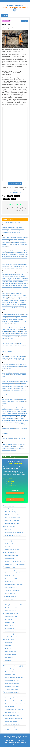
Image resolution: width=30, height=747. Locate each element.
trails (19, 428)
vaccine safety (12, 438)
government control (13, 317)
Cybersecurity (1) (9, 671)
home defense (8, 333)
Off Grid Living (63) (9, 576)
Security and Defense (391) (10, 596)
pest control (17, 383)
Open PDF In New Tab (15, 183)
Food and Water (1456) (9, 526)
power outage (5, 384)
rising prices (22, 401)
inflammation (5, 345)
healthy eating (9, 329)
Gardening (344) (9, 544)
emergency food (19, 274)
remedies (16, 399)
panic (8, 381)
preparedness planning (18, 386)
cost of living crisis (12, 258)
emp (15, 283)
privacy (18, 388)
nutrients (4, 368)
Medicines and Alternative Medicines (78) (15, 561)
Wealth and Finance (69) (11, 637)
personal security (10, 383)
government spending (12, 319)
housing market (22, 336)
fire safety (11, 297)
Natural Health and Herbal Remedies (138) (15, 564)
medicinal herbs (13, 358)
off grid (3, 373)
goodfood (25, 314)
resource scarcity (15, 401)
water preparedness (17, 444)
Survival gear (5, 416)
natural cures (5, 364)
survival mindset (20, 416)
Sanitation (7, 408)
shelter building (22, 409)
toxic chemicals (10, 428)
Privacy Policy (21, 740)
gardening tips (10, 314)
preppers (4, 388)
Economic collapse (6, 272)
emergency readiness (7, 280)
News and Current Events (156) (12, 724)
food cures (16, 298)
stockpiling (9, 413)
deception (19, 264)
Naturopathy (18, 366)
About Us (8, 740)
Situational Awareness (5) (11, 610)
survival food (23, 415)
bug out (8, 244)
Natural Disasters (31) (10, 631)
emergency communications (8, 274)
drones (20, 268)
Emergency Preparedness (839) (12, 517)
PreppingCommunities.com (15, 736)
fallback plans (5, 293)
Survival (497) (8, 660)
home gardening (16, 333)
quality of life (5, 394)
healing (3, 327)
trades (13, 198)
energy (18, 283)
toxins (16, 428)
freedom (14, 307)
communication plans (23, 252)
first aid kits (6, 298)
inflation (10, 345)
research (4, 401)
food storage (17, 306)
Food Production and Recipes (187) (13, 535)
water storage (18, 446)
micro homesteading (13, 359)
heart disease (16, 329)
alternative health (15, 229)
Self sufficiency (5, 409)
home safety (5, 335)
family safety (12, 295)
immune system (13, 343)
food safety (14, 304)
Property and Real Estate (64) (12, 578)
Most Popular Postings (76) (12, 520)
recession (7, 399)
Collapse (16, 252)
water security (11, 446)
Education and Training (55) (12, 514)
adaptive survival (6, 227)
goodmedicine (11, 316)
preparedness (19, 384)
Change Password (15, 744)
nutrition (9, 368)
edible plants (18, 272)
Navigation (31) (9, 657)
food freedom (22, 298)
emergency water (19, 281)
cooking (20, 256)
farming (17, 295)
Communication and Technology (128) (13, 666)
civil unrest (4, 252)
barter (15, 239)
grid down (16, 321)
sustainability (5, 422)
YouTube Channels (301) (11, 730)
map (3, 356)
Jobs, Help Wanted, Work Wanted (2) (14, 709)
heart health (22, 329)
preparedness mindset (7, 386)
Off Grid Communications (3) (12, 680)
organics (13, 374)
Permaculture (20, 381)
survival (18, 415)
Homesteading (6, 20)
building (10, 196)
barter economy (21, 239)
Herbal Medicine (5, 331)
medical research (6, 358)
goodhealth (4, 316)
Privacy (14, 192)
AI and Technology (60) (10, 669)
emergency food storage (7, 276)
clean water (10, 252)
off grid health (9, 373)
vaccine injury (5, 438)
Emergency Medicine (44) (11, 555)
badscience (10, 239)
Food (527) (8, 529)
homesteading (24, 335)
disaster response (11, 268)
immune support (5, 343)
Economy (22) (8, 619)
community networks (22, 254)
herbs (19, 331)
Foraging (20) (8, 541)
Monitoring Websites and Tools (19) (14, 677)
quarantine (10, 394)
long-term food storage (7, 351)
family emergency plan (14, 293)
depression (24, 264)
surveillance (13, 415)
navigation (24, 366)
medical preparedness (20, 356)
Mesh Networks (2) (10, 674)
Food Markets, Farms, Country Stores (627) (15, 703)
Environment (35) (9, 622)
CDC (12, 250)
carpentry (16, 196)
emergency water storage (7, 283)
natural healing (12, 364)
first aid (21, 297)
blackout (14, 242)
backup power (11, 237)
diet (3, 266)
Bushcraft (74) (8, 642)
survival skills (13, 418)
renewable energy (23, 399)
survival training (12, 420)
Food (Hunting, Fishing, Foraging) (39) (14, 532)
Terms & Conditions (9, 742)
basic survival (18, 240)
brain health (19, 242)
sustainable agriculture (14, 422)
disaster (11, 266)
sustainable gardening (11, 423)
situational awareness (10, 411)
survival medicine (12, 416)
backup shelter (18, 237)
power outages (12, 384)
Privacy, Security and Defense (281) (13, 605)
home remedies (23, 333)
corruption (25, 256)
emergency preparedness (22, 278)
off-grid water (23, 373)
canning (8, 250)
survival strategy (20, 418)
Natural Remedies (11, 366)
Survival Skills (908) (9, 639)
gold (21, 314)
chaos (20, 250)
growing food (8, 323)
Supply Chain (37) (9, 634)
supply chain (21, 413)
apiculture (24, 230)
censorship (15, 250)
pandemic (4, 381)
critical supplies (9, 259)
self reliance (23, 408)
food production (20, 302)
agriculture (20, 227)
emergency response (17, 280)
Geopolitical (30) (9, 625)
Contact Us (13, 740)
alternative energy (6, 229)
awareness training (16, 232)
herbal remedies (13, 331)
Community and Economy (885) (12, 692)
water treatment (10, 448)
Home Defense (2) (9, 602)
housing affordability (6, 336)
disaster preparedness (18, 266)
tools (5, 428)
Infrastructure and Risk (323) (11, 613)
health (7, 327)
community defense (12, 254)
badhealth (25, 237)
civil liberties (25, 250)
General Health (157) (10, 558)
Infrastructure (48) (9, 628)
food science (21, 304)
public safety (23, 390)
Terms (10, 192)
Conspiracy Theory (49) (11, 616)
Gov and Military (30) (10, 599)
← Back (24, 21)
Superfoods (14, 413)
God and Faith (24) (9, 706)
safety (3, 408)
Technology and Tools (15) (11, 689)
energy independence (7, 285)
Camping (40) (8, 645)
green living (11, 321)
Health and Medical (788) (10, 552)
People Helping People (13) (11, 712)
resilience (9, 401)
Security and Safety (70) (11, 608)
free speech (9, 307)
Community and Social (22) (11, 698)
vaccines (18, 438)
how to (3, 338)
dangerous (4, 264)
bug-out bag (21, 244)
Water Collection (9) (10, 593)
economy (13, 272)
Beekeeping (8, 242)
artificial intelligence (6, 232)
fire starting (16, 297)
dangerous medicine (12, 264)
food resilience (8, 304)
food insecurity (14, 300)
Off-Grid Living (16, 373)
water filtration (8, 444)
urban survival (5, 433)
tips (3, 428)
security (12, 408)
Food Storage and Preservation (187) (14, 538)
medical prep (12, 356)
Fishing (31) (8, 648)
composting (15, 256)
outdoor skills (18, 374)
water (3, 444)
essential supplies (8, 287)
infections (20, 343)
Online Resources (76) (10, 727)
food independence (6, 300)
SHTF (3, 411)
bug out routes (14, 244)
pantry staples (13, 381)
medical (6, 356)
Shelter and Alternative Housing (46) (14, 584)
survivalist (25, 420)
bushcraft (9, 246)
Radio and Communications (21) (13, 686)
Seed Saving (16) (9, 581)
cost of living (5, 258)
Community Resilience (7, 256)
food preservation (6, 302)
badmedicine (5, 239)
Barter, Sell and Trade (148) (11, 695)
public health (17, 390)
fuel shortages (20, 307)
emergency (24, 272)
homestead (17, 335)
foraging (4, 307)
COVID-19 (19, 258)
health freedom (12, 327)
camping (4, 250)
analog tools (19, 230)
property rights (10, 390)
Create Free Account (15, 499)
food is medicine (22, 300)
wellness (16, 448)
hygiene (11, 338)
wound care (13, 450)
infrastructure (16, 345)
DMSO (17, 268)
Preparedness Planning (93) (12, 523)
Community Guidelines (20, 742)
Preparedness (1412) (9, 506)
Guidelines (18, 192)
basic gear (12, 240)
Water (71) (7, 546)
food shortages (9, 306)
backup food (5, 237)
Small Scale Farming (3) (11, 587)
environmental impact (17, 285)
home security (11, 335)
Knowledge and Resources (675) (12, 715)
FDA (20, 295)
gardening (4, 314)
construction (6, 198)
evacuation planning (17, 287)
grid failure (22, 321)
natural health (19, 364)
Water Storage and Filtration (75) (13, 549)
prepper (25, 386)
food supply (23, 306)
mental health (5, 359)
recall (3, 399)
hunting (7, 338)
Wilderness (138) (9, 663)
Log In (15, 493)
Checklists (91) (9, 509)
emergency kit (17, 276)
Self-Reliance (12, 409)
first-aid (11, 298)
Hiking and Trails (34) (10, 651)
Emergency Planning (11, 278)
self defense (17, 408)
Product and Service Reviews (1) (13, 683)
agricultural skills (14, 227)
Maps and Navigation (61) (11, 721)
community (4, 254)
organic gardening (6, 374)
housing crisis (15, 336)
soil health (18, 411)
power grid (23, 383)
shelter (17, 409)
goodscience (17, 316)
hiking (22, 331)
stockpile (4, 413)
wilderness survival (6, 450)
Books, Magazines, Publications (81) (14, 718)
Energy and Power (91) (10, 570)
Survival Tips (5, 420)
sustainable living (21, 423)
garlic (15, 314)
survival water (19, 420)
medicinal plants (21, 358)
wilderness (21, 448)
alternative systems (11, 230)
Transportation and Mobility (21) (13, 590)
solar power (23, 411)
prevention (13, 388)
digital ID (6, 266)
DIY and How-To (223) (10, 512)
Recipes (11, 399)
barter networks (5, 240)
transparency (24, 428)
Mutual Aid (21, 359)
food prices (13, 302)
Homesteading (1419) (9, 567)
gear (18, 314)
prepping (9, 388)
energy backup (23, 283)
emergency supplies (10, 281)
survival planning (6, 418)
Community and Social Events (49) (13, 701)
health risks (19, 327)
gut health (14, 323)
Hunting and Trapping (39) (11, 654)
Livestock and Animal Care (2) (12, 573)
